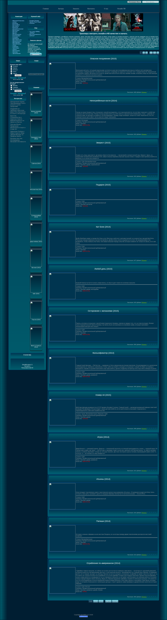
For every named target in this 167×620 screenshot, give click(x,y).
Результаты (14, 77)
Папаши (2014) (103, 521)
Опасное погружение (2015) (103, 59)
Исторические (16, 34)
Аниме (14, 22)
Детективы (15, 30)
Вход (138, 2)
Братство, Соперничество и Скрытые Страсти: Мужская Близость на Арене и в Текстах (17, 119)
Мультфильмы (17, 39)
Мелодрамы (16, 42)
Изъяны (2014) (103, 479)
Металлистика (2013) (36, 189)
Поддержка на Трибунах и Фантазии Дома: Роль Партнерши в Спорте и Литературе (17, 111)
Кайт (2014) (36, 293)
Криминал (15, 38)
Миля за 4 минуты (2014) (36, 346)
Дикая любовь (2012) (36, 241)
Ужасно (15, 73)
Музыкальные (16, 41)
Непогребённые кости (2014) (103, 101)
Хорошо (15, 68)
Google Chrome (34, 20)
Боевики (15, 23)
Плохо (14, 71)
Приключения (16, 44)
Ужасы (14, 49)
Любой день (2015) (103, 269)
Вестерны (15, 26)
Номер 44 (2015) (103, 395)
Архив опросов (21, 77)
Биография (16, 24)
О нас (106, 9)
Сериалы (15, 46)
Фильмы (15, 85)
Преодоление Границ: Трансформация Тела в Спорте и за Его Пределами (17, 104)
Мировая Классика (18, 20)
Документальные (17, 29)
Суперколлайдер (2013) (36, 216)
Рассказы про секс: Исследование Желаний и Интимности (18, 140)
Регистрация (132, 2)
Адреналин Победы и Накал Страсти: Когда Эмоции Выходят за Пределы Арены (17, 134)
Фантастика (16, 50)
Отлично (15, 66)
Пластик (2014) (36, 319)
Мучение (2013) (36, 267)
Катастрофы (16, 35)
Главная (46, 9)
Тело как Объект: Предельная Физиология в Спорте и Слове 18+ (17, 127)
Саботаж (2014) (36, 163)
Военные (15, 27)
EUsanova (144, 92)
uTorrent (32, 23)
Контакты (91, 9)
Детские (14, 31)
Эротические (16, 53)
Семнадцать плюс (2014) (36, 138)
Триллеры (15, 48)
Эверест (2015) (103, 143)
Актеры (61, 9)
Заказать (76, 9)
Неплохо (15, 69)
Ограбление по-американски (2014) (103, 563)
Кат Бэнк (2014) (103, 227)
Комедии (15, 37)
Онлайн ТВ (121, 9)
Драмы (14, 33)
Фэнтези (15, 52)
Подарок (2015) (103, 185)
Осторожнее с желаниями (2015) (103, 311)
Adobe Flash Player (35, 22)
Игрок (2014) (103, 437)
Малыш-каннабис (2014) (36, 112)
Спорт (14, 45)
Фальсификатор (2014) (103, 353)
